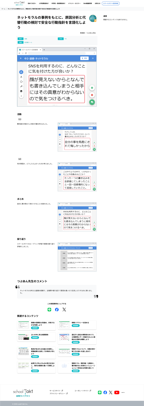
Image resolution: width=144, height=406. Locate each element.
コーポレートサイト (82, 390)
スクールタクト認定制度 (110, 3)
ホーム (3, 9)
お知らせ (97, 3)
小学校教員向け (44, 3)
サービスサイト (55, 390)
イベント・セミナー (74, 3)
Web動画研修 (87, 3)
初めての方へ (32, 3)
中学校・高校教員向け (58, 3)
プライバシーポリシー (58, 393)
